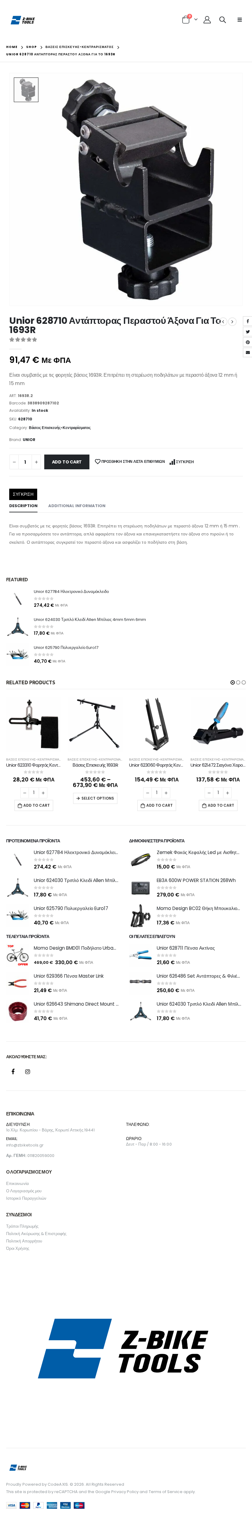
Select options (97, 798)
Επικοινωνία (17, 1183)
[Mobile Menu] (240, 19)
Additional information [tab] (76, 506)
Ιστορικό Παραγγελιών (26, 1198)
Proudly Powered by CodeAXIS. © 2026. (45, 1484)
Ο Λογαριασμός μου (23, 1191)
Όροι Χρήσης (17, 1248)
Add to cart (67, 462)
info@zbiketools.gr (25, 1145)
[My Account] (207, 19)
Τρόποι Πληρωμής (22, 1226)
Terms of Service (166, 1492)
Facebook (13, 1071)
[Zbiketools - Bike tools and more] (23, 20)
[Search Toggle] (222, 20)
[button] (232, 682)
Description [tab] (23, 506)
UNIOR (29, 439)
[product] (17, 598)
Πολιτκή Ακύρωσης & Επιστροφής (36, 1234)
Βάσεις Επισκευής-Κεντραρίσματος (60, 427)
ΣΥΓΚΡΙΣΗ (185, 461)
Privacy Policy (125, 1492)
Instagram (28, 1071)
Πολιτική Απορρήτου (24, 1241)
